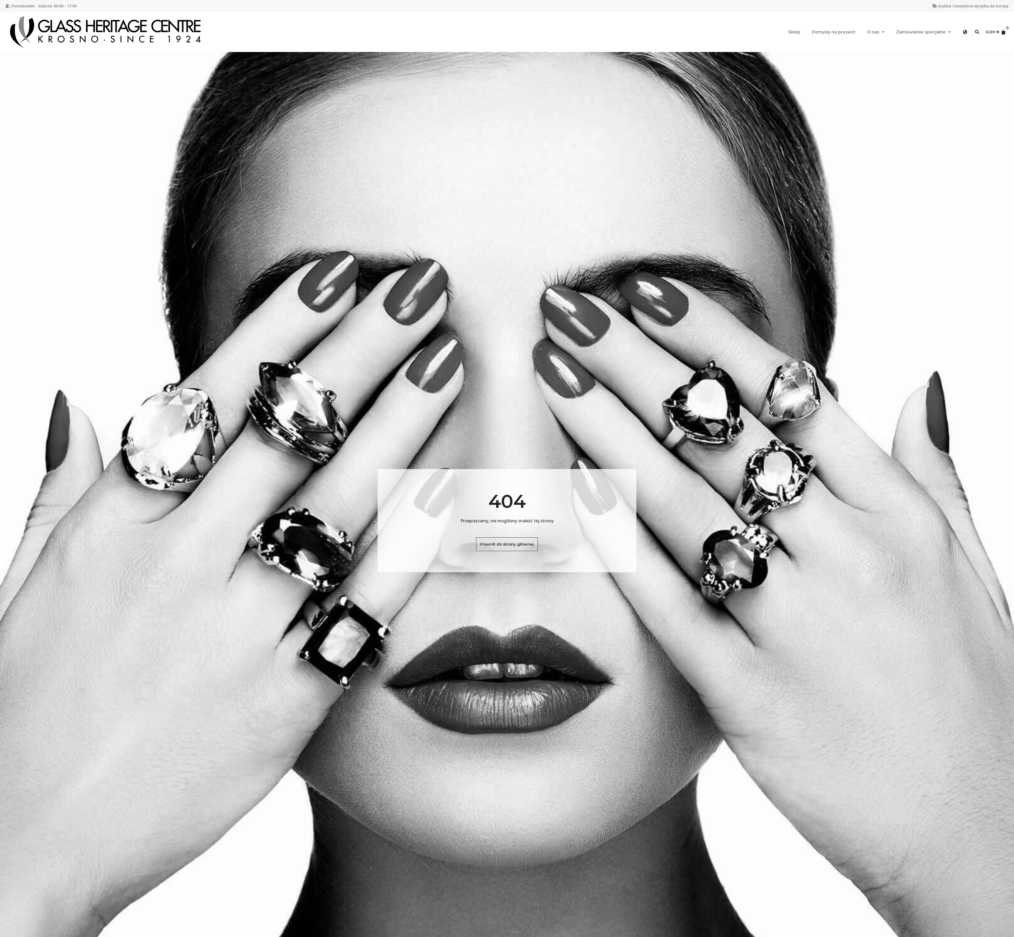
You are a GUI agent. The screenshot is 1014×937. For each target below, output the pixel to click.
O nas (873, 32)
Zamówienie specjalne (921, 32)
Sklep (794, 32)
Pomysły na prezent (833, 32)
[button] (965, 32)
